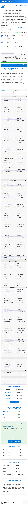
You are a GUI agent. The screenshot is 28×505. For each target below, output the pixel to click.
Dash (5, 113)
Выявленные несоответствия (7, 52)
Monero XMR (6, 109)
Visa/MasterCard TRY (8, 337)
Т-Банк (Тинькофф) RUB (8, 158)
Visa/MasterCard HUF (8, 334)
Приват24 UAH (7, 307)
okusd (5, 381)
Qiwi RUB (5, 265)
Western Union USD (7, 372)
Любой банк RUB (7, 147)
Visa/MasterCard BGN (8, 350)
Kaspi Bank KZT (7, 162)
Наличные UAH (7, 178)
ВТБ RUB (5, 160)
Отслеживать (13, 27)
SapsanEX (5, 417)
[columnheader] (4, 32)
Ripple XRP (6, 107)
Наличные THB (7, 368)
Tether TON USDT (7, 122)
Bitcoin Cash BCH (7, 100)
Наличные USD (7, 171)
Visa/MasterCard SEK (8, 339)
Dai (4, 248)
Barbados (8, 395)
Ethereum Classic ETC (8, 239)
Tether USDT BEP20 (7, 120)
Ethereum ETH (6, 102)
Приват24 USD (6, 354)
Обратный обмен (23, 27)
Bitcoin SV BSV (6, 184)
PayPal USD (6, 138)
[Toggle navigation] (25, 1)
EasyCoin (8, 398)
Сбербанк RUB (6, 153)
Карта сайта (3, 502)
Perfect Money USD (7, 267)
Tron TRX (6, 213)
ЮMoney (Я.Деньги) (7, 274)
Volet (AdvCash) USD (7, 140)
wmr (5, 378)
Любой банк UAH (7, 149)
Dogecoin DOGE (7, 111)
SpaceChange (8, 392)
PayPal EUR (6, 283)
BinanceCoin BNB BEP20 (8, 127)
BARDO (5, 414)
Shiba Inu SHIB (6, 233)
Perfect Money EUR (7, 269)
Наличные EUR (7, 364)
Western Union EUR (7, 374)
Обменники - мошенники (10, 502)
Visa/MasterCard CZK (8, 343)
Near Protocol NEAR (7, 255)
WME (5, 263)
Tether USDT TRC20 (7, 118)
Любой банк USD (7, 289)
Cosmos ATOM (6, 235)
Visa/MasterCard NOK (8, 348)
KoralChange (10, 426)
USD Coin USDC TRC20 (8, 224)
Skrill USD (6, 285)
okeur (5, 383)
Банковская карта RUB (8, 167)
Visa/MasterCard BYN (8, 328)
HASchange (5, 411)
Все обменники (14, 402)
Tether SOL (6, 219)
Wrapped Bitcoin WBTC (8, 186)
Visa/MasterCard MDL (8, 332)
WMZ (5, 133)
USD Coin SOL (6, 226)
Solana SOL (6, 129)
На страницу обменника (14, 441)
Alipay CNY (6, 142)
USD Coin (5, 222)
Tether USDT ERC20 (7, 116)
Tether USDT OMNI (7, 237)
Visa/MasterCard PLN (8, 341)
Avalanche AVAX (7, 253)
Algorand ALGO (7, 244)
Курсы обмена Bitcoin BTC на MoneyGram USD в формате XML (14, 65)
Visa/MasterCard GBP (8, 321)
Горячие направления (19, 94)
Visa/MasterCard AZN (8, 352)
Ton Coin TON (6, 131)
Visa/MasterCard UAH (8, 169)
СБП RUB (5, 151)
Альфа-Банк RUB (7, 300)
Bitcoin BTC (6, 98)
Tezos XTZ (6, 246)
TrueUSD (5, 228)
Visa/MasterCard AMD (8, 330)
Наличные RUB (7, 173)
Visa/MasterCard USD (8, 164)
